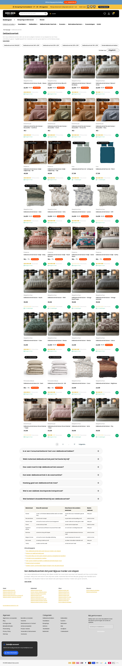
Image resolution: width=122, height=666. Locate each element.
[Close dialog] (119, 2)
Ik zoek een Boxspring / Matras (61, 340)
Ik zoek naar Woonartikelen (61, 347)
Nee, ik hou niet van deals (61, 353)
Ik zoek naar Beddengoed (61, 334)
